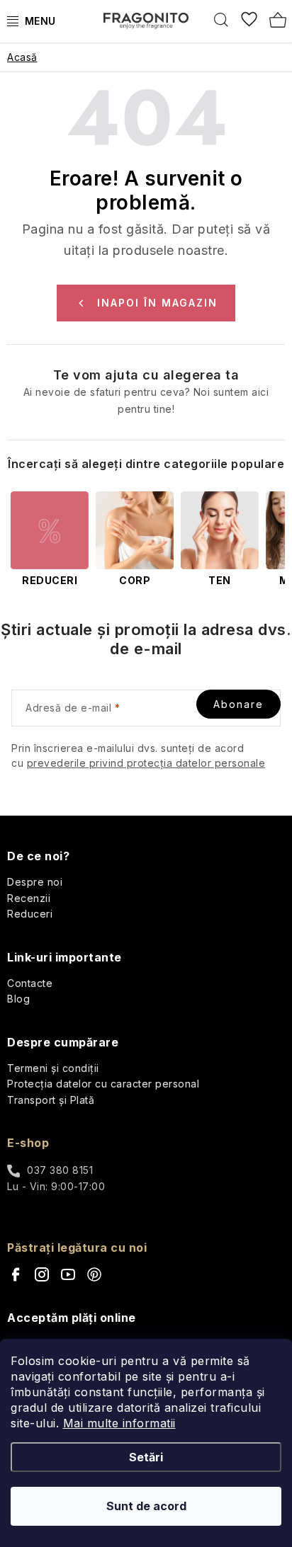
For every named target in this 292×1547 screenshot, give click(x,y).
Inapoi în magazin (157, 303)
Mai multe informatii (119, 1423)
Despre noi (34, 882)
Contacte (29, 983)
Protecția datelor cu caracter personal (103, 1084)
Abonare (238, 704)
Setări (146, 1457)
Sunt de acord (146, 1506)
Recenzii (28, 898)
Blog (18, 999)
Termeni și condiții (53, 1068)
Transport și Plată (50, 1100)
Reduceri (29, 914)
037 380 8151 (60, 1170)
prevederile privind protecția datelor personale (146, 763)
